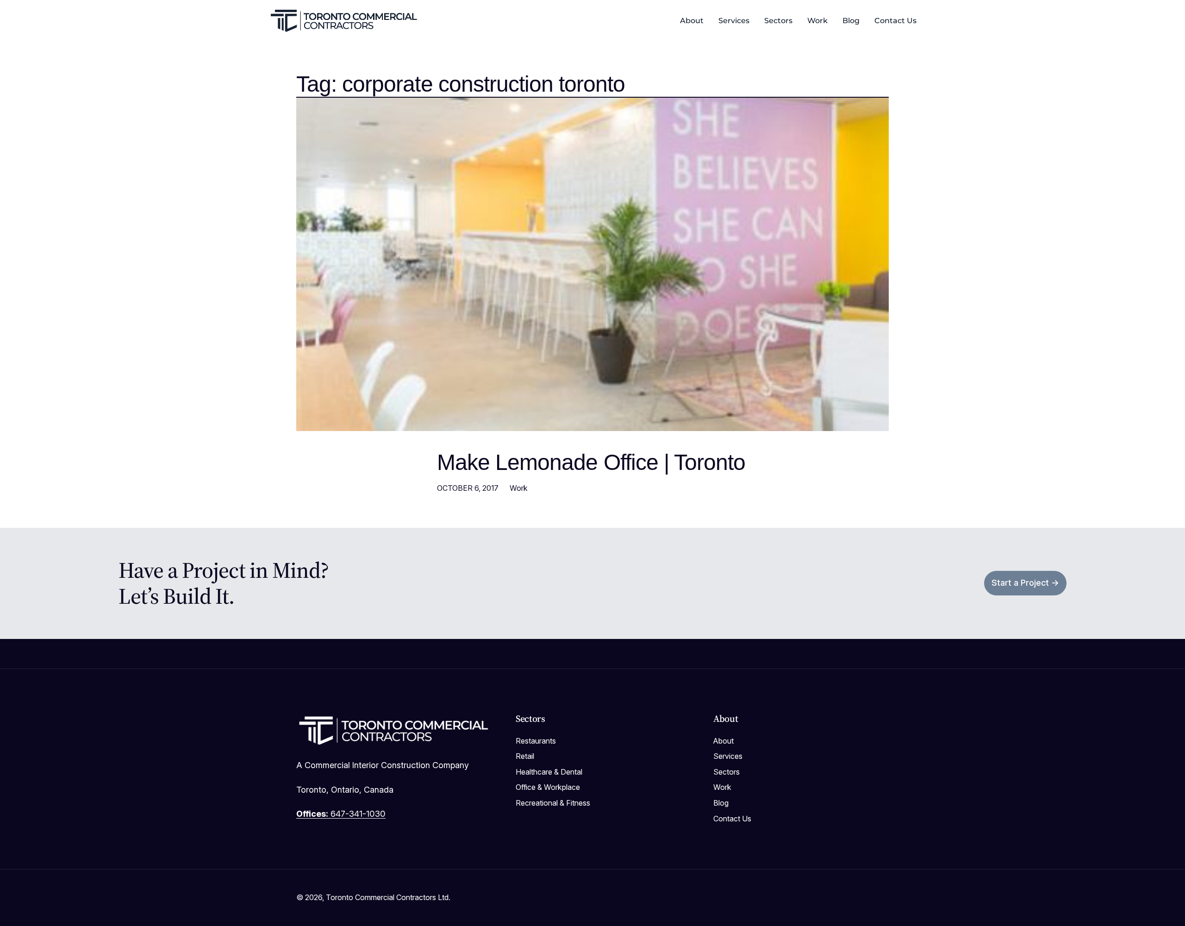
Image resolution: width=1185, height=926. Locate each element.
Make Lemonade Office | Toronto (591, 462)
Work (519, 488)
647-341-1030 (341, 814)
